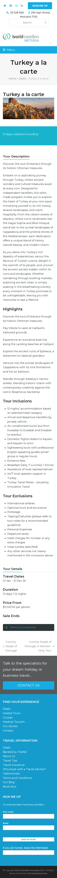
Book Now (9, 786)
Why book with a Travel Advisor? (24, 769)
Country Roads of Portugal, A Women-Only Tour (37, 646)
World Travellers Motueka (27, 870)
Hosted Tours (11, 713)
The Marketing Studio (37, 873)
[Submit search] (45, 22)
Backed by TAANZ (15, 752)
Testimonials (11, 773)
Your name (9, 812)
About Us (9, 756)
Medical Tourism (14, 721)
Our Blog (9, 782)
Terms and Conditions (17, 778)
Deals (22, 78)
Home (13, 78)
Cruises (8, 717)
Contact (8, 730)
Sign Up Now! (28, 839)
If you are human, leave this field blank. (26, 847)
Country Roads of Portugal (10, 646)
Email (6, 823)
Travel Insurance (14, 765)
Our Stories (10, 726)
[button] (9, 49)
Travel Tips (10, 760)
